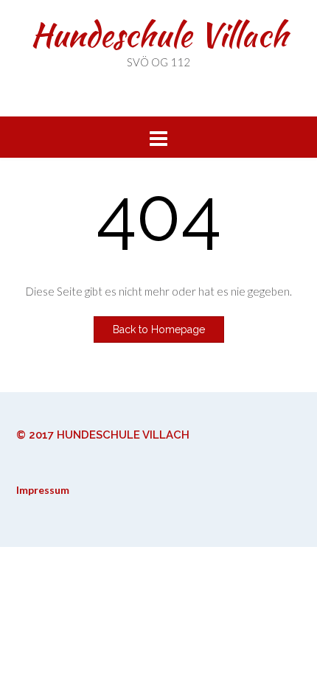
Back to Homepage (159, 329)
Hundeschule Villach (159, 34)
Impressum (42, 490)
